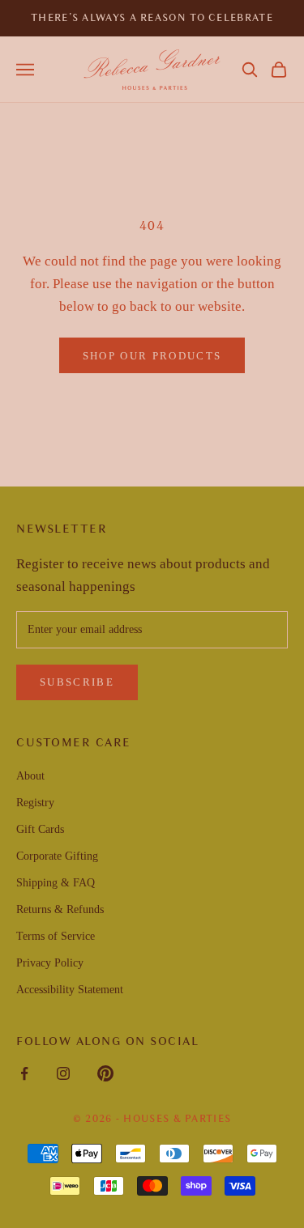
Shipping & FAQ (55, 883)
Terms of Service (55, 936)
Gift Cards (40, 829)
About (30, 776)
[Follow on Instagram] (63, 1073)
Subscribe (77, 682)
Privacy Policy (49, 963)
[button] (250, 70)
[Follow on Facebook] (24, 1073)
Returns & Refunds (60, 909)
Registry (35, 803)
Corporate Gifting (57, 856)
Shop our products (152, 356)
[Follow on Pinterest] (105, 1073)
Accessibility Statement (69, 990)
